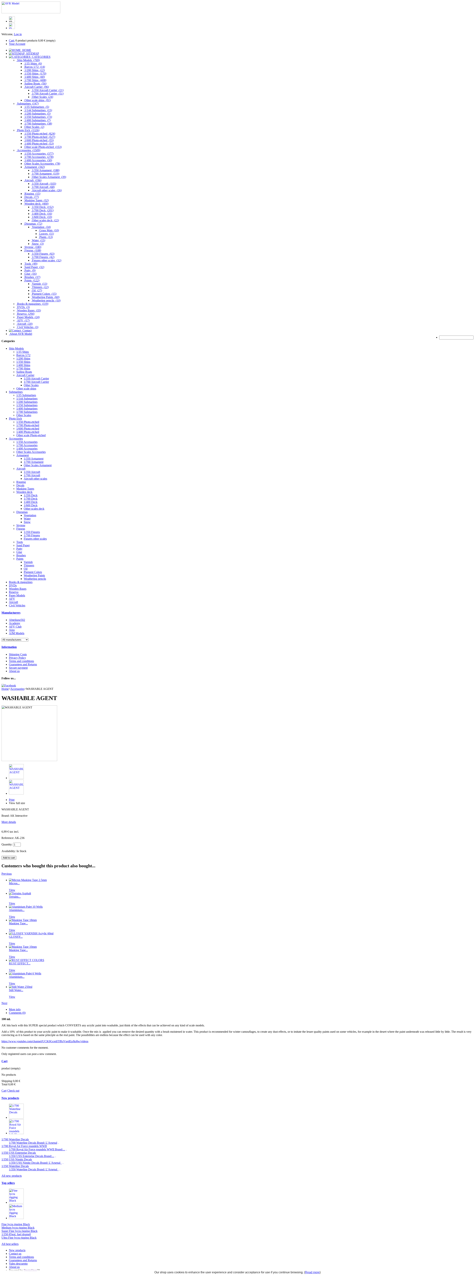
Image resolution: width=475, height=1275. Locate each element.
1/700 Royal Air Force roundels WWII (24, 1146)
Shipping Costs (18, 654)
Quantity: (6, 844)
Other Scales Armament (38, 465)
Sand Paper (23, 545)
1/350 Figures (32, 532)
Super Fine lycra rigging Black (19, 1231)
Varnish (28, 562)
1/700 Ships (23, 368)
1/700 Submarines (26, 411)
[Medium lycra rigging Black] (16, 1218)
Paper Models (17, 595)
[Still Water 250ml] (20, 986)
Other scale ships (26, 388)
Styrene (20, 525)
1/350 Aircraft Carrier (36, 378)
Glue (19, 552)
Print (11, 799)
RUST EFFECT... (19, 963)
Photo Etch (15, 418)
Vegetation (30, 515)
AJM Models (16, 633)
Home (5, 688)
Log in (18, 34)
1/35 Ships (22, 351)
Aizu (12, 629)
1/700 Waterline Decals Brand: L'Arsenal (33, 1142)
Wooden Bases (17, 588)
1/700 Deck (30, 498)
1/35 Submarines (26, 395)
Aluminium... (16, 910)
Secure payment (18, 667)
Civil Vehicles (17, 605)
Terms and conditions (21, 661)
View (12, 890)
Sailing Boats (24, 371)
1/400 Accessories (26, 448)
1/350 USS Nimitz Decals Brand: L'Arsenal (35, 1162)
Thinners (29, 565)
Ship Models (16, 348)
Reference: (8, 837)
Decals (20, 485)
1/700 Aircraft (32, 475)
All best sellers (10, 1244)
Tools (19, 542)
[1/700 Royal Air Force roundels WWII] (16, 1133)
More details (8, 822)
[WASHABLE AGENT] (16, 777)
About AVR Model (20, 333)
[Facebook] (8, 685)
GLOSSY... (16, 936)
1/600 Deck (30, 505)
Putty (19, 548)
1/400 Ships (23, 365)
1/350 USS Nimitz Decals (16, 1159)
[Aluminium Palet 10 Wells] (26, 906)
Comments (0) (17, 1012)
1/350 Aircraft (32, 472)
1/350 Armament (33, 458)
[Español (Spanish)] (12, 27)
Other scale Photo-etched (31, 435)
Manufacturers (10, 612)
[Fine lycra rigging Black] (16, 1202)
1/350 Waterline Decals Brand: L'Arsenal (34, 1169)
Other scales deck (34, 508)
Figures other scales (35, 538)
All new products (11, 1175)
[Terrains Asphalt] (20, 893)
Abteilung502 (17, 619)
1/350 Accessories (26, 441)
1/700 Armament (33, 462)
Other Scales (31, 385)
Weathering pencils (35, 578)
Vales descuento (18, 1263)
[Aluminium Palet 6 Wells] (25, 973)
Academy (14, 623)
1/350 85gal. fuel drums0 (16, 1234)
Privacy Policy (17, 657)
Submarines (16, 391)
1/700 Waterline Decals (15, 1139)
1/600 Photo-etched (27, 428)
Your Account (17, 43)
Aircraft (20, 468)
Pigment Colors (33, 572)
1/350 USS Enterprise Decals (18, 1152)
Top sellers (8, 1183)
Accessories (16, 438)
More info (15, 1009)
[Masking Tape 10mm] (23, 946)
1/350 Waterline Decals (15, 1166)
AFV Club (15, 626)
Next (4, 1003)
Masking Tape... (18, 923)
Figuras (20, 528)
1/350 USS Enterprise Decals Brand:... (31, 1156)
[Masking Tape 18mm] (23, 920)
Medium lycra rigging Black (18, 1227)
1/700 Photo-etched (27, 425)
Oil (25, 568)
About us (14, 671)
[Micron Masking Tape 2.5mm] (28, 880)
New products (10, 1098)
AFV (12, 598)
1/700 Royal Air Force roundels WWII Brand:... (37, 1149)
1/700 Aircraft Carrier (36, 381)
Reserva (13, 592)
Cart (4, 1061)
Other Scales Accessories (31, 451)
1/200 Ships (23, 358)
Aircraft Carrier (25, 375)
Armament (22, 455)
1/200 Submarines (26, 401)
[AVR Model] (30, 12)
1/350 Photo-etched (27, 421)
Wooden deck (24, 492)
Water (27, 518)
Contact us (15, 1253)
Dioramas (22, 512)
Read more (312, 1272)
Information (9, 647)
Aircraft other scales (35, 478)
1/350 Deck (30, 495)
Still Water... (16, 990)
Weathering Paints (34, 575)
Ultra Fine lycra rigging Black (19, 1237)
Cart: (12, 40)
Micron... (14, 883)
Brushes (21, 555)
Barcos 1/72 (23, 355)
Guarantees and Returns (23, 664)
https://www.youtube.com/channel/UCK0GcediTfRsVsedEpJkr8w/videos (44, 1041)
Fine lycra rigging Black (15, 1224)
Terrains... (15, 896)
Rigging (21, 482)
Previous (6, 873)
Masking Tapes (25, 488)
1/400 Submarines (26, 408)
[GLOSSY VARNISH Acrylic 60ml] (31, 933)
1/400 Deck (30, 502)
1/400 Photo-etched (27, 431)
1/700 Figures (32, 535)
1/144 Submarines (26, 398)
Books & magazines (20, 582)
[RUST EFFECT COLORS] (26, 960)
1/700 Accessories (26, 445)
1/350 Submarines (26, 405)
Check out (13, 1090)
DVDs (13, 585)
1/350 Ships (23, 361)
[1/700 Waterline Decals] (16, 1117)
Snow (27, 522)
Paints (19, 558)
